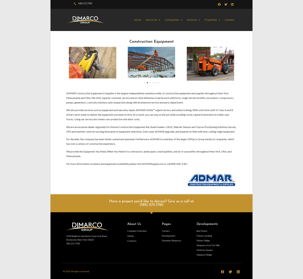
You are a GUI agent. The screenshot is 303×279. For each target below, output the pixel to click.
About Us (151, 20)
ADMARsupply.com (153, 163)
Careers (229, 20)
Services (192, 20)
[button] (153, 20)
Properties (211, 20)
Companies (172, 20)
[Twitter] (226, 4)
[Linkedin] (232, 4)
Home (137, 20)
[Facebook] (219, 4)
